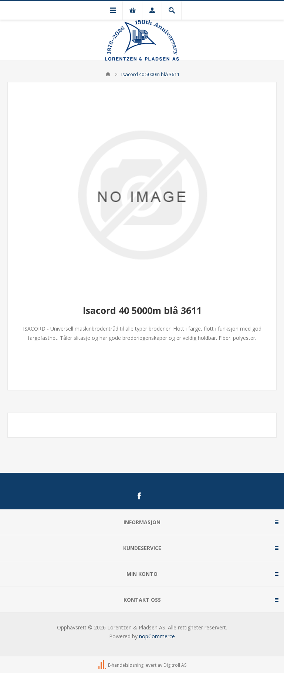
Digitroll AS (174, 665)
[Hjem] (108, 74)
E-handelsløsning (125, 665)
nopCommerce (157, 636)
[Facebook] (139, 496)
